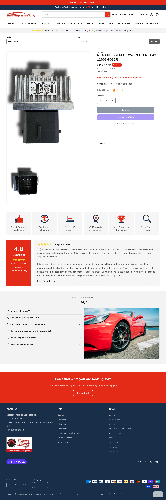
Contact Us (63, 429)
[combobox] (75, 14)
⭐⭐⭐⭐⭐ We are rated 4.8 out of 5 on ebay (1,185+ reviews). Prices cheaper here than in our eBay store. (83, 30)
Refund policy (64, 442)
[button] (12, 23)
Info (111, 438)
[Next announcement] (158, 7)
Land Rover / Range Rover (120, 429)
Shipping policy (101, 494)
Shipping (100, 69)
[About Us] (19, 444)
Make (8, 37)
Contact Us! (83, 393)
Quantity (100, 95)
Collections (63, 419)
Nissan (112, 424)
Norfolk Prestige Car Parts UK (23, 494)
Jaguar (112, 415)
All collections (115, 433)
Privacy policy (73, 494)
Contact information (116, 494)
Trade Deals (114, 442)
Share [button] (102, 143)
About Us (62, 424)
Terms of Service (65, 438)
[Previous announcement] (7, 7)
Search (154, 42)
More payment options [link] (125, 123)
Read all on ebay (19, 271)
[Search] (107, 14)
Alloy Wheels (114, 419)
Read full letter (44, 281)
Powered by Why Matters (44, 494)
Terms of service (87, 494)
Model (80, 37)
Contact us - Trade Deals (68, 433)
